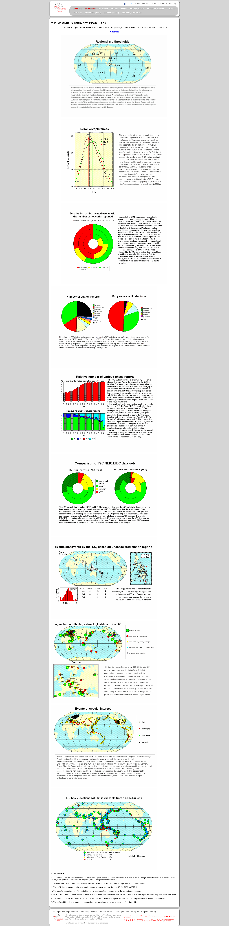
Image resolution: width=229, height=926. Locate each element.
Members (125, 912)
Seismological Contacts (132, 13)
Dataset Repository (111, 13)
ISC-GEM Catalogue (119, 9)
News (133, 912)
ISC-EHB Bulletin (137, 9)
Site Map (172, 4)
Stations (172, 9)
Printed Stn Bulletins (155, 9)
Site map (153, 912)
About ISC (146, 4)
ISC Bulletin (103, 9)
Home (137, 4)
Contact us (162, 4)
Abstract (114, 32)
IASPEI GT (77, 13)
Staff (154, 4)
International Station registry (79, 912)
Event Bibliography (93, 13)
